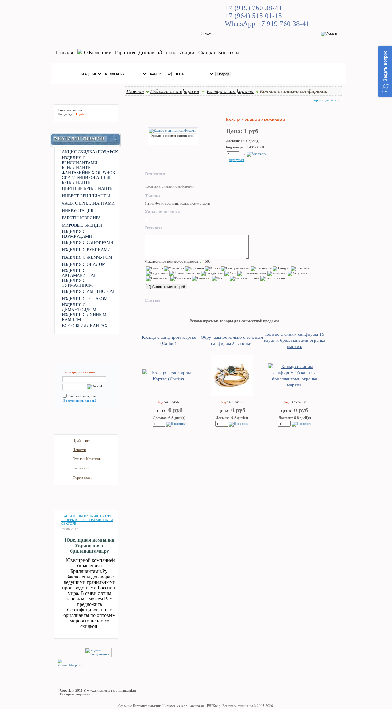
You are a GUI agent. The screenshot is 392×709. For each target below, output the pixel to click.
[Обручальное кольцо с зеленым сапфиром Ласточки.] (232, 394)
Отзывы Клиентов (87, 459)
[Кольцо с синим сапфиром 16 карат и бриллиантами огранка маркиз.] (294, 385)
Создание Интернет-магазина (139, 705)
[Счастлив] (300, 268)
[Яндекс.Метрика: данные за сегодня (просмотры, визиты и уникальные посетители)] (70, 662)
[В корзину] (256, 153)
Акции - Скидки (197, 52)
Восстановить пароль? (79, 400)
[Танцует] (281, 268)
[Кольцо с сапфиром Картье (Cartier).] (169, 378)
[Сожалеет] (201, 278)
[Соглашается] (157, 278)
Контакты (228, 52)
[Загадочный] (212, 273)
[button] (385, 71)
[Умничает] (277, 273)
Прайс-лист (81, 440)
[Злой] (230, 273)
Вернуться (236, 160)
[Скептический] (273, 278)
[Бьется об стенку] (244, 278)
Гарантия (125, 52)
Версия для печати (326, 100)
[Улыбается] (174, 268)
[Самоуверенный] (235, 268)
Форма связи (82, 477)
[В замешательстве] (184, 273)
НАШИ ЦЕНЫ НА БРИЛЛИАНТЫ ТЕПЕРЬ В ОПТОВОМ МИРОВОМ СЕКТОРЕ (87, 519)
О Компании (97, 52)
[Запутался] (297, 273)
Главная (64, 52)
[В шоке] (212, 268)
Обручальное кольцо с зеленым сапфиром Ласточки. (232, 340)
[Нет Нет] (220, 278)
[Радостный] (180, 278)
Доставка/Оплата (157, 52)
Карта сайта (81, 468)
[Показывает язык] (251, 273)
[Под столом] (157, 273)
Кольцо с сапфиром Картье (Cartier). (169, 340)
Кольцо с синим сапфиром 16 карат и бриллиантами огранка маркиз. (294, 340)
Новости (79, 450)
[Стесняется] (261, 268)
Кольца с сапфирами (230, 91)
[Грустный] (194, 268)
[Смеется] (154, 268)
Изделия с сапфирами (174, 91)
